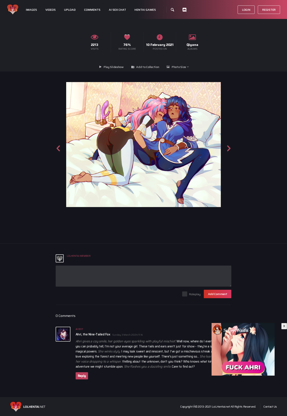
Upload (70, 10)
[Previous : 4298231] (58, 144)
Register (269, 9)
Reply (82, 375)
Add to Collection (147, 66)
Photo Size (179, 66)
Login (246, 9)
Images (31, 10)
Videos (50, 10)
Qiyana (192, 44)
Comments (92, 10)
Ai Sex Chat (117, 10)
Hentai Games (145, 10)
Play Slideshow (114, 66)
